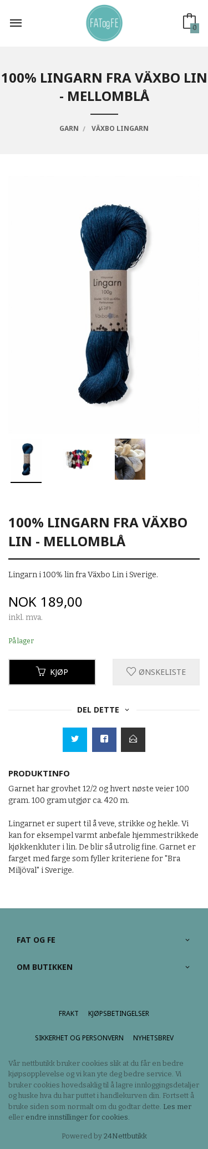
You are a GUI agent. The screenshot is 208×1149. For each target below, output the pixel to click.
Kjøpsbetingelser (118, 1013)
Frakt (69, 1013)
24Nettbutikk (125, 1136)
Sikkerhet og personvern (79, 1038)
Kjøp (59, 672)
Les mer (177, 1106)
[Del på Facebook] (104, 740)
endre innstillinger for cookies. (78, 1117)
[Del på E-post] (133, 740)
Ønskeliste (161, 672)
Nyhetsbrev (153, 1038)
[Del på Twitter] (75, 740)
